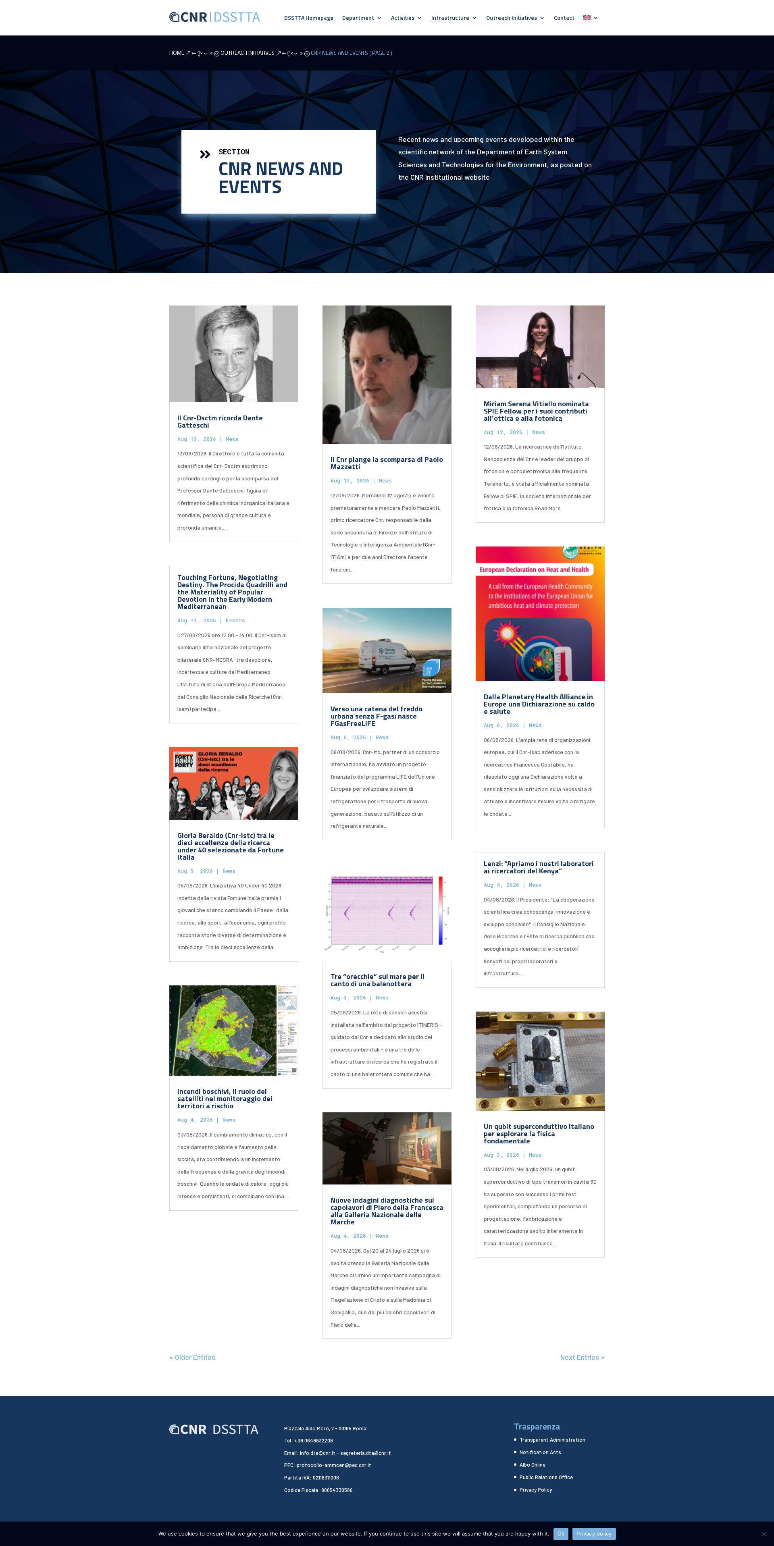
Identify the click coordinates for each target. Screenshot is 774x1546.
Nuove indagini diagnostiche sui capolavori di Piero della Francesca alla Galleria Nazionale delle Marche (387, 1211)
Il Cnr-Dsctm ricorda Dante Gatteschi (220, 421)
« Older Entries (192, 1357)
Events (235, 620)
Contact (564, 18)
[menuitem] (591, 19)
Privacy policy (594, 1533)
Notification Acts (540, 1452)
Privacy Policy (536, 1489)
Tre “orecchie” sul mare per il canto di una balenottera (377, 980)
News (232, 439)
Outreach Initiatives (511, 18)
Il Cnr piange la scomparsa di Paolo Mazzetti (387, 463)
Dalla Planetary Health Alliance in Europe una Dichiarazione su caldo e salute (539, 704)
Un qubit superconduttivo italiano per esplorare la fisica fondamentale (539, 1133)
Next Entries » (582, 1357)
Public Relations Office (546, 1477)
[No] (764, 1534)
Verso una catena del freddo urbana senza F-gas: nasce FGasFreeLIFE (376, 716)
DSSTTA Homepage (308, 18)
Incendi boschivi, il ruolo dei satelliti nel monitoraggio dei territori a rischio (225, 1098)
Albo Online (532, 1464)
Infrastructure (450, 18)
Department (358, 18)
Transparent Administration (552, 1439)
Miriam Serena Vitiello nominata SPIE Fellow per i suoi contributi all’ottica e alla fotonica (536, 411)
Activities (402, 18)
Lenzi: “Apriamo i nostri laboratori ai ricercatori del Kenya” (539, 867)
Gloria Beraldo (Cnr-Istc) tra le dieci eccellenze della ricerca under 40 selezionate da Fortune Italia (230, 846)
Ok (561, 1533)
